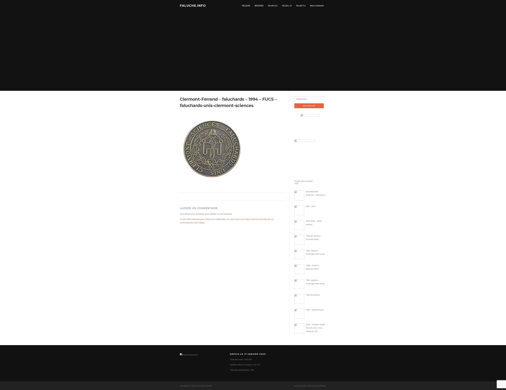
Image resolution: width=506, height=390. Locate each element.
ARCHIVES (259, 5)
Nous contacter (317, 5)
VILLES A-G (273, 5)
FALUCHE (246, 5)
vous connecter (198, 214)
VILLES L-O (287, 5)
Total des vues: (237, 359)
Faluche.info (193, 5)
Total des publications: (240, 370)
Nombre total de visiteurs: (242, 364)
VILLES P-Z (300, 5)
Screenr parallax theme (303, 386)
